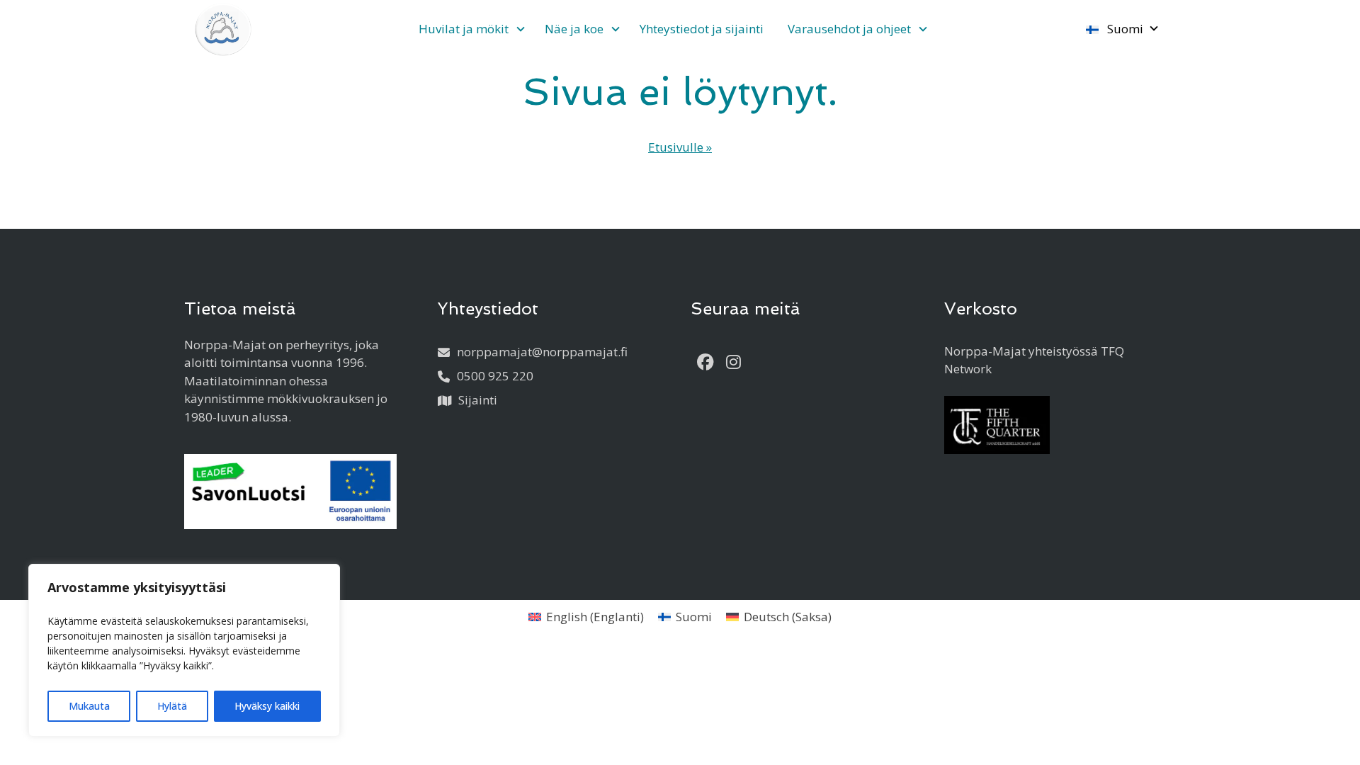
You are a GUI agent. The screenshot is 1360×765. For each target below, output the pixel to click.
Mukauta (89, 706)
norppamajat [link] (542, 352)
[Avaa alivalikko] (521, 30)
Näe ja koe (574, 29)
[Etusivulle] (223, 29)
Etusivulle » (680, 147)
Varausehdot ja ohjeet (849, 29)
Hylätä (172, 706)
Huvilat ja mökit (464, 29)
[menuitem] (470, 29)
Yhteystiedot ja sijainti (702, 29)
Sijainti (477, 400)
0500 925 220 (495, 376)
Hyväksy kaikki (267, 706)
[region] (184, 650)
